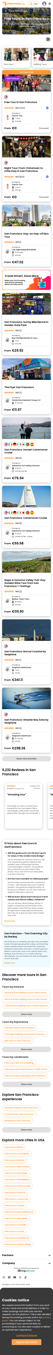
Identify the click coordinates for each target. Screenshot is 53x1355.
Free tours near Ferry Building (19, 1062)
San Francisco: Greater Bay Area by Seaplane (26, 721)
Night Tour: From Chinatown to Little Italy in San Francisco (23, 170)
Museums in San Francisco (17, 1120)
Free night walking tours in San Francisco (24, 1034)
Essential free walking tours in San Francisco (26, 992)
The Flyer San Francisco (19, 387)
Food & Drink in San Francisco (19, 1114)
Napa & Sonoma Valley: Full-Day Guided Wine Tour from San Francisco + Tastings (24, 583)
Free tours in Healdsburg (16, 1238)
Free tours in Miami (13, 1147)
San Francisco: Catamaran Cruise (25, 518)
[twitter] (20, 1277)
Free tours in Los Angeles (16, 1153)
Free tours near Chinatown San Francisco (25, 1075)
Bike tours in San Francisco (17, 1040)
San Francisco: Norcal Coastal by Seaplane (25, 653)
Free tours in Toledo (14, 1205)
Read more (9, 921)
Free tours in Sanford (14, 1192)
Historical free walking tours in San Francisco (26, 999)
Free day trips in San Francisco (19, 1027)
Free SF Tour (17, 116)
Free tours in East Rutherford (18, 1212)
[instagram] (3, 1277)
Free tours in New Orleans (17, 1166)
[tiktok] (25, 1277)
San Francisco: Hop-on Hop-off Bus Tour (26, 235)
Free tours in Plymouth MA (17, 1186)
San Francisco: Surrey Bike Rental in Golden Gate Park (26, 324)
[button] (16, 57)
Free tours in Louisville (15, 1224)
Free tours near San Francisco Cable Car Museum (27, 1069)
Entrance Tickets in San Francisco (21, 1107)
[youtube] (14, 1277)
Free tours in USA (18, 11)
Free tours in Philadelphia (17, 1179)
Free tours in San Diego (15, 1173)
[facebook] (9, 1277)
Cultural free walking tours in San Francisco (26, 1005)
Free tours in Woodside (15, 1218)
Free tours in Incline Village (17, 1244)
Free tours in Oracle (14, 1231)
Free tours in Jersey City (16, 1199)
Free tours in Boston (14, 1160)
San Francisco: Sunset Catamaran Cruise (26, 451)
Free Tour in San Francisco (20, 102)
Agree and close (26, 1342)
